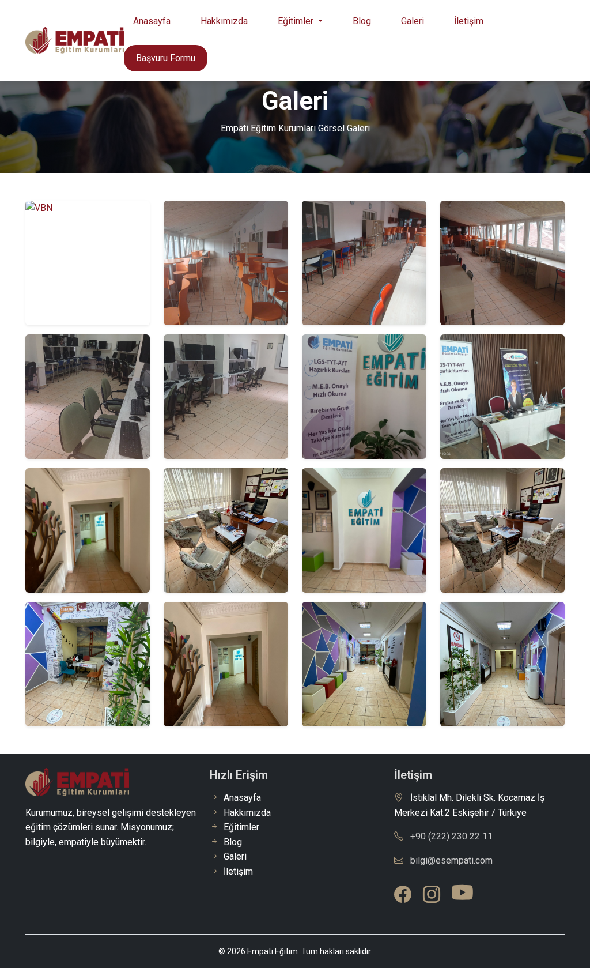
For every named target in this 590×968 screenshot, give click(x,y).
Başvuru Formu (165, 57)
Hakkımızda (224, 21)
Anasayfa (152, 21)
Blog (362, 21)
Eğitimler (241, 827)
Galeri (412, 21)
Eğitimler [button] (297, 21)
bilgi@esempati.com (451, 860)
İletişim (468, 21)
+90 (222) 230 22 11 (451, 836)
